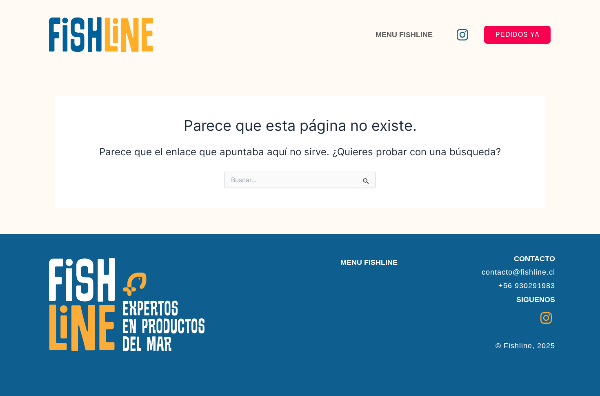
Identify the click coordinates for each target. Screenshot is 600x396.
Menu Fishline (404, 35)
